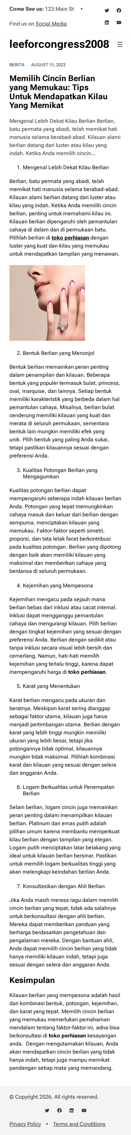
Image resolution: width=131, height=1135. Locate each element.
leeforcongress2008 (59, 44)
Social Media (51, 24)
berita (17, 64)
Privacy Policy (25, 1124)
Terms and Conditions (79, 1124)
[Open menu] (120, 44)
